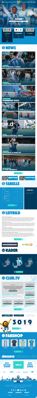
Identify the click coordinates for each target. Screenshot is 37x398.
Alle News (18, 173)
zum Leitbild (18, 239)
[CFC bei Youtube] (18, 390)
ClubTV (26, 392)
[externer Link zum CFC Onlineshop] (31, 2)
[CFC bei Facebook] (11, 390)
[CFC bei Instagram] (13, 390)
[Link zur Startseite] (18, 4)
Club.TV (18, 365)
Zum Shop (17, 351)
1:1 (6, 35)
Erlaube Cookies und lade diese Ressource (30, 286)
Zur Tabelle (12, 205)
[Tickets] (18, 37)
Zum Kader (19, 271)
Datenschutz (26, 395)
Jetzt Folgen (18, 309)
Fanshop (19, 392)
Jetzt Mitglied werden (7, 365)
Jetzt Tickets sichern (30, 365)
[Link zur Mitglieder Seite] (34, 2)
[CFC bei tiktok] (23, 390)
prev (3, 13)
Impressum (10, 395)
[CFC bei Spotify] (25, 390)
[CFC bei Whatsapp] (15, 390)
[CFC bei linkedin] (20, 390)
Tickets (10, 392)
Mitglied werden (16, 328)
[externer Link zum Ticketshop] (29, 2)
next (33, 13)
